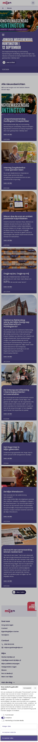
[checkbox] (7, 715)
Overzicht (28, 688)
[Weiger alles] (35, 688)
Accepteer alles (7, 738)
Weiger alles (6, 726)
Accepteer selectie (9, 732)
